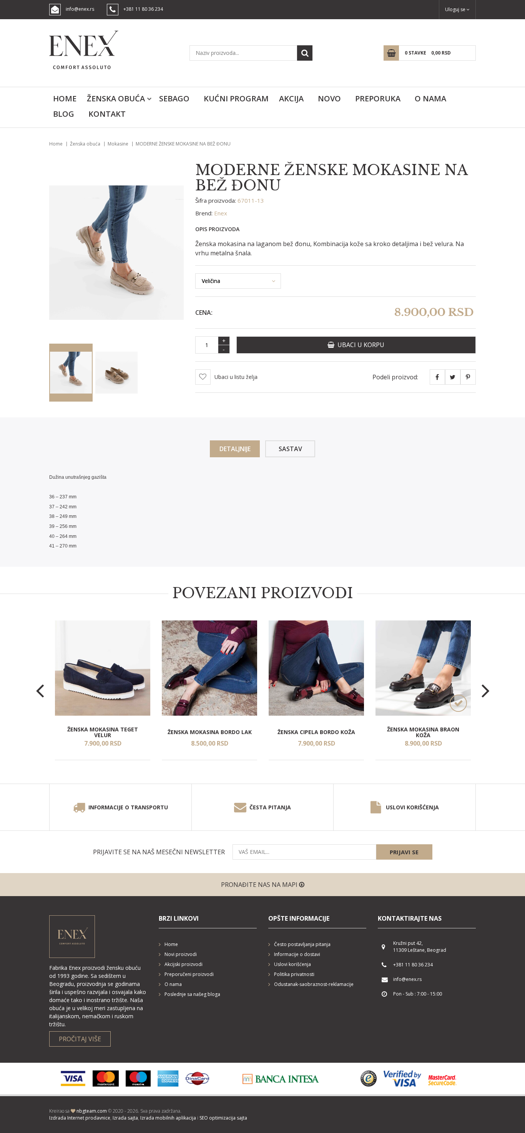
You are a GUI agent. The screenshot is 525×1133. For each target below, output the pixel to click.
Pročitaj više (80, 1039)
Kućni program (236, 98)
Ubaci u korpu (359, 345)
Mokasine (118, 144)
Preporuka (377, 98)
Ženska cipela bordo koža (316, 732)
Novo (329, 98)
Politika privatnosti (294, 974)
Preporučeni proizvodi (189, 974)
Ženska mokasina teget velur (102, 732)
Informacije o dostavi (297, 954)
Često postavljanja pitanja (302, 944)
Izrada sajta (125, 1118)
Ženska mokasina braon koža (423, 732)
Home (64, 98)
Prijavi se (404, 852)
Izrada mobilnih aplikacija (168, 1118)
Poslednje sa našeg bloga (192, 994)
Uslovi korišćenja (412, 807)
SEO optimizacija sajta (223, 1118)
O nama (430, 98)
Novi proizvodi (180, 954)
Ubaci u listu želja (236, 376)
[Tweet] (452, 377)
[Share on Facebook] (437, 377)
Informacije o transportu (128, 807)
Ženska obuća (116, 98)
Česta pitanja (270, 807)
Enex (220, 213)
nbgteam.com (91, 1111)
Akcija (291, 98)
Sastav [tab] (290, 449)
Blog (63, 114)
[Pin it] (468, 377)
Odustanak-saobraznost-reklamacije (314, 984)
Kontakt (107, 114)
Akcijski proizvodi (183, 964)
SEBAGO (174, 98)
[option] (102, 690)
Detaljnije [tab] (235, 449)
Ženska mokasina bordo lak (210, 732)
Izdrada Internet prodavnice (79, 1118)
